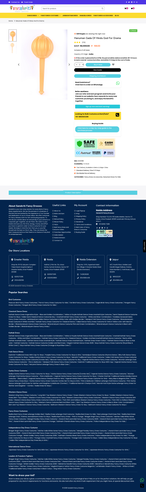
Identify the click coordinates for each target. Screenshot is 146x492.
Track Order (28, 2)
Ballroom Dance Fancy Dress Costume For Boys (107, 405)
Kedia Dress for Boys (43, 386)
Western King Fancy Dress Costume (23, 395)
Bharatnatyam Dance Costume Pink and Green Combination (71, 324)
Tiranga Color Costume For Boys (84, 438)
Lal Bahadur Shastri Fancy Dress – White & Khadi (114, 466)
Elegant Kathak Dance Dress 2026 (80, 343)
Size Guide (97, 70)
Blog (117, 16)
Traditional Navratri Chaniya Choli (82, 383)
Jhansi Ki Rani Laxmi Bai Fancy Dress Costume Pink (41, 433)
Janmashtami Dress (70, 16)
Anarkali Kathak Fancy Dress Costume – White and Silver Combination (84, 317)
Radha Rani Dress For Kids (86, 414)
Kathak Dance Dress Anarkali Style (40, 340)
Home (11, 21)
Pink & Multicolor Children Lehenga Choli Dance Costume (103, 381)
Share (134, 31)
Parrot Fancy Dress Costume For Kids (53, 303)
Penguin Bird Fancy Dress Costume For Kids (39, 305)
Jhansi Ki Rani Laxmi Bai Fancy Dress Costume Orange (34, 421)
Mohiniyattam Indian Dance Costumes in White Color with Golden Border (55, 319)
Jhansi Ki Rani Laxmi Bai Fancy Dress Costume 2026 (78, 419)
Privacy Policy (80, 219)
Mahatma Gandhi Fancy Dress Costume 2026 (76, 464)
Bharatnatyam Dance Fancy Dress (35, 326)
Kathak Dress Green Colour (95, 340)
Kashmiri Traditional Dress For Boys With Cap (95, 362)
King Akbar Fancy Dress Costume (67, 469)
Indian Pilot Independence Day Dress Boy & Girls (28, 440)
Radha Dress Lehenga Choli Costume (59, 414)
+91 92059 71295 (104, 224)
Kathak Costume (20, 343)
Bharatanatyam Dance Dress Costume (31, 324)
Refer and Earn (59, 214)
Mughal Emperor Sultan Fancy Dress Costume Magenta (72, 466)
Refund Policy (59, 219)
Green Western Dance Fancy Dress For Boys (91, 395)
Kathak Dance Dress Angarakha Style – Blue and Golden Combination (36, 314)
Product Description (73, 192)
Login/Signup (80, 211)
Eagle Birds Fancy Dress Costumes (109, 303)
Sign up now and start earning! (97, 106)
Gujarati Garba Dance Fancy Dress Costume (99, 359)
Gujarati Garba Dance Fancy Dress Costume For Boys (75, 376)
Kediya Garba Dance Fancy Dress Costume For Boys (49, 357)
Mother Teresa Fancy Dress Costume (35, 466)
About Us (57, 211)
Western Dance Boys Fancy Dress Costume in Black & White (37, 400)
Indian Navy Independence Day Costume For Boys (118, 438)
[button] (38, 16)
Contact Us (15, 2)
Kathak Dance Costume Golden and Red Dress (47, 343)
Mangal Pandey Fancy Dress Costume (42, 419)
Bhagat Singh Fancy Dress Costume (99, 416)
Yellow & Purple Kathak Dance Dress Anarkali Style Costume (88, 314)
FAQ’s (56, 225)
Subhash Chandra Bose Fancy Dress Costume (74, 421)
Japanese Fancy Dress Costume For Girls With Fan (28, 450)
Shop (78, 214)
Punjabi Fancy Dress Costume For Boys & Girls (63, 355)
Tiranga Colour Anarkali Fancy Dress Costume (52, 438)
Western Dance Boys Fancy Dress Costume (84, 397)
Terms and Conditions (83, 225)
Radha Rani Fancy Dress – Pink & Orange (67, 416)
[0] (125, 8)
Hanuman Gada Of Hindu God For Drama (30, 21)
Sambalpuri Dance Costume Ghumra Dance (99, 355)
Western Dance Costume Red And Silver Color (57, 402)
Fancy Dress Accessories (103, 16)
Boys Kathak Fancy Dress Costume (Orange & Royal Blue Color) (45, 345)
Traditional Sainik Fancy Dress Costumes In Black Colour (30, 469)
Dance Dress (32, 16)
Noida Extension (59, 238)
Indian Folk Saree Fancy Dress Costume (121, 357)
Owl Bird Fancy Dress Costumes (82, 303)
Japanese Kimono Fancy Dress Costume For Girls (69, 450)
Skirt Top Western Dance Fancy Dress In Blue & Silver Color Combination (104, 402)
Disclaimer (79, 222)
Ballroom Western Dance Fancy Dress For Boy (69, 405)
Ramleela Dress (85, 16)
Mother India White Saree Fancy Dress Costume (56, 431)
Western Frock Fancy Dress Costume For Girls (47, 397)
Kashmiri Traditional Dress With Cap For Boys (26, 355)
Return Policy (58, 222)
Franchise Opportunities (62, 232)
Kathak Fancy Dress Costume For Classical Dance (55, 322)
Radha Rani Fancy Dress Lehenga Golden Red (26, 414)
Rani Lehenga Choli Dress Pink (108, 414)
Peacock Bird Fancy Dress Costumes (23, 303)
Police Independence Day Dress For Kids (109, 421)
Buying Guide (80, 232)
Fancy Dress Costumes (49, 16)
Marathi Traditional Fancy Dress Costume (88, 357)
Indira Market (58, 235)
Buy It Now (98, 64)
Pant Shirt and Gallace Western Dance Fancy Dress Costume (87, 400)
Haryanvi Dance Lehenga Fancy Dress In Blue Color (49, 364)
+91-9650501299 (81, 117)
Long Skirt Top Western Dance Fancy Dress (55, 395)
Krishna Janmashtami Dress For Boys (35, 416)
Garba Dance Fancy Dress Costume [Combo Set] (29, 359)
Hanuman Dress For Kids (112, 177)
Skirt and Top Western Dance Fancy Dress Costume (29, 405)
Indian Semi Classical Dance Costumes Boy (38, 317)
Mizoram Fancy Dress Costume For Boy (65, 359)
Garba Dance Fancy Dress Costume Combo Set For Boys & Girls (54, 381)
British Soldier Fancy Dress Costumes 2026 (40, 435)
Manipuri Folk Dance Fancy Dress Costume (102, 319)
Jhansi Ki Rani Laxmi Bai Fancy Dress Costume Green (82, 433)
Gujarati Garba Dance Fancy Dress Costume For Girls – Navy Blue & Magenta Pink (97, 378)
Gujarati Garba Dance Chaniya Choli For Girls (46, 378)
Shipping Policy (81, 216)
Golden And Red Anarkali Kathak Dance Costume (102, 338)
